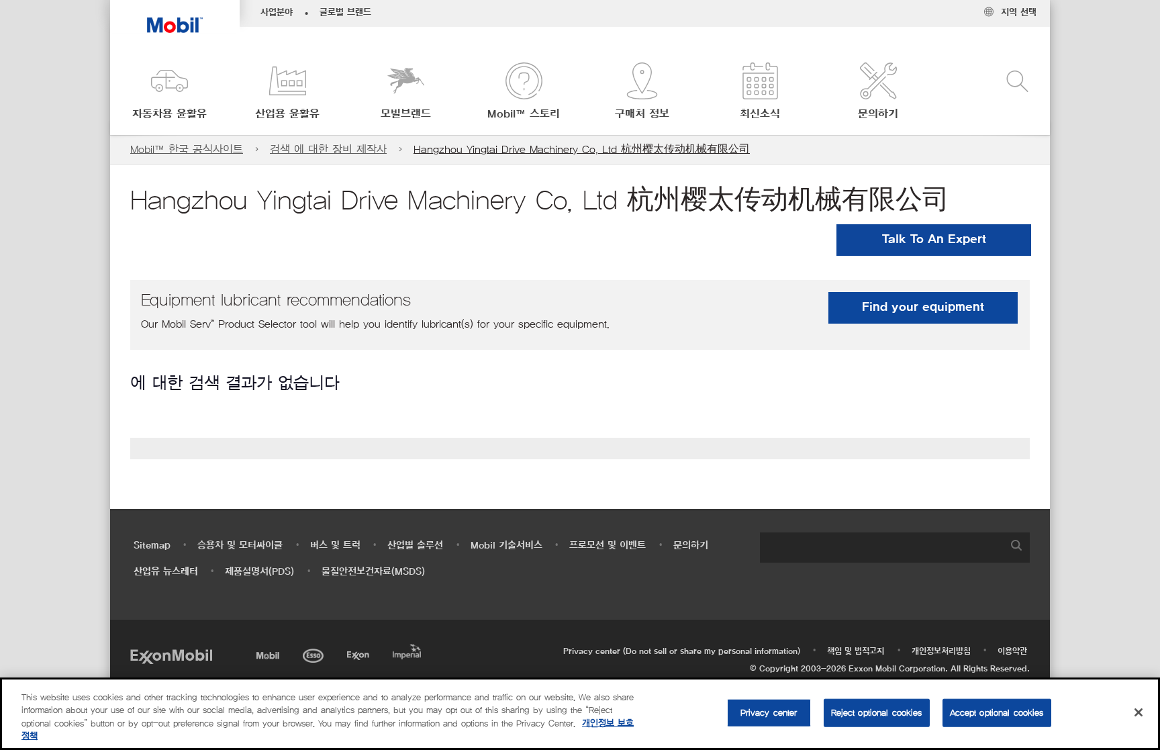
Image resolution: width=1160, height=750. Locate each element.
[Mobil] (269, 653)
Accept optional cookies (997, 713)
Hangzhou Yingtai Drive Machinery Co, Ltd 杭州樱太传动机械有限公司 (582, 149)
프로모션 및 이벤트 (607, 546)
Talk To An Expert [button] (934, 239)
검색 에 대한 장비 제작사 (328, 149)
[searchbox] (881, 547)
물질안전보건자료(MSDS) (373, 572)
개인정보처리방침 (941, 651)
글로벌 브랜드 (345, 12)
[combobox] (895, 547)
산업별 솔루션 (415, 546)
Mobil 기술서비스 (506, 546)
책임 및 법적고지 (855, 651)
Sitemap (152, 546)
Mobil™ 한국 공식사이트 (186, 149)
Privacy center (769, 713)
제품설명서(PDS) (259, 572)
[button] (169, 92)
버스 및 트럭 (335, 546)
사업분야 (276, 12)
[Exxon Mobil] (171, 655)
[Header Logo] (175, 16)
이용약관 (1012, 651)
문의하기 (690, 546)
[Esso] (314, 653)
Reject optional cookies (876, 713)
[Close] (1138, 712)
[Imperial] (408, 649)
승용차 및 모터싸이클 (240, 546)
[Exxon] (359, 653)
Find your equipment (923, 307)
